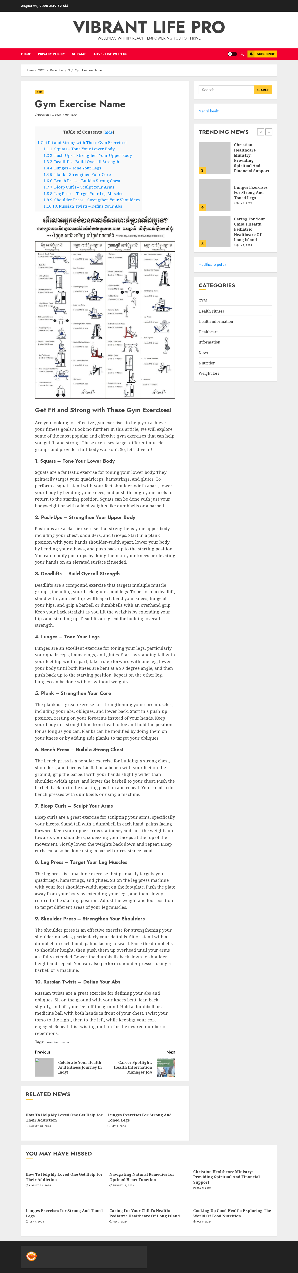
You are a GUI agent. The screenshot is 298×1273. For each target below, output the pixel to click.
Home (26, 54)
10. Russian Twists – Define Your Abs (83, 206)
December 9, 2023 (49, 115)
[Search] (242, 54)
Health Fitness (211, 311)
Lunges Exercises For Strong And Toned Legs (140, 1117)
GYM (39, 92)
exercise (52, 1042)
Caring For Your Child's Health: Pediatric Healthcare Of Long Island (249, 229)
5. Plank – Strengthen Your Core (77, 174)
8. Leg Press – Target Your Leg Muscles (83, 193)
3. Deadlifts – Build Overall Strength (81, 161)
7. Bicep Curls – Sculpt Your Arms (79, 187)
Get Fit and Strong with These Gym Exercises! (82, 142)
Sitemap (79, 54)
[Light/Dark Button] (232, 54)
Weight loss (209, 373)
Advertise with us (110, 54)
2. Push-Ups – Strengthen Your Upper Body (88, 155)
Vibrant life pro (149, 27)
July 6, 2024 (204, 1221)
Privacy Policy (51, 54)
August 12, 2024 (123, 1185)
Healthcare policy (212, 264)
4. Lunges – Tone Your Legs (72, 168)
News (204, 352)
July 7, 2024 (244, 245)
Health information (216, 321)
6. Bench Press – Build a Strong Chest (82, 180)
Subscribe (266, 54)
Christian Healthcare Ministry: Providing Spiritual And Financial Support (251, 157)
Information (209, 342)
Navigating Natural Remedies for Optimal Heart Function (141, 1177)
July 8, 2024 (118, 1126)
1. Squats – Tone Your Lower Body (79, 149)
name (65, 1042)
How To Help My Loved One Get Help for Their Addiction (64, 1117)
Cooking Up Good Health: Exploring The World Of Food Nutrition (232, 1213)
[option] (235, 160)
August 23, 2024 (40, 1126)
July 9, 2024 (203, 1188)
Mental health (209, 111)
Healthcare (209, 331)
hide (109, 132)
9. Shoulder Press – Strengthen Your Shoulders (92, 199)
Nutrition (207, 363)
